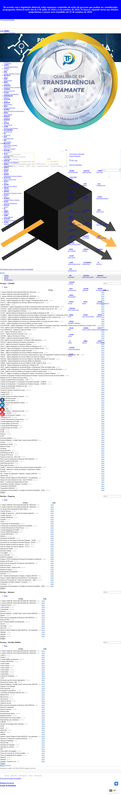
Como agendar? (54, 164)
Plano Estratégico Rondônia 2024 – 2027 (24, 164)
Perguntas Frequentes (43, 166)
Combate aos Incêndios (56, 166)
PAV (66, 166)
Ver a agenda (53, 161)
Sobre (11, 151)
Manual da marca (40, 164)
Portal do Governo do (19, 147)
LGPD (27, 166)
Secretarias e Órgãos (71, 167)
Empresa (6, 277)
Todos (5, 287)
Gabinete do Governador (19, 156)
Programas (15, 159)
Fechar (3, 492)
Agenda (49, 158)
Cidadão (6, 275)
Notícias (15, 166)
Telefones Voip (23, 775)
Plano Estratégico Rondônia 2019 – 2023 (24, 161)
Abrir (102, 294)
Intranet (6, 278)
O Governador (16, 154)
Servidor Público (8, 280)
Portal (6, 164)
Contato (33, 166)
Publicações (7, 166)
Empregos (21, 166)
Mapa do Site (38, 775)
